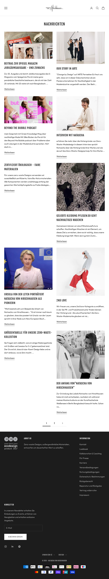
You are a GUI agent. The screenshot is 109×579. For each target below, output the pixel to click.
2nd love (61, 300)
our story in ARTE (66, 68)
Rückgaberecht (86, 481)
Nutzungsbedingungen (89, 472)
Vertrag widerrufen (88, 490)
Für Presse (84, 458)
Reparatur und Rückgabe (90, 486)
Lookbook (83, 449)
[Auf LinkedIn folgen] (12, 546)
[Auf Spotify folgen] (19, 546)
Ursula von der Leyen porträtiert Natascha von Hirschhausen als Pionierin (24, 299)
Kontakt (82, 444)
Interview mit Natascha (70, 135)
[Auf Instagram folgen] (5, 546)
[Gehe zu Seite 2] (62, 423)
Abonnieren (15, 537)
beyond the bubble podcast (20, 128)
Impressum (84, 495)
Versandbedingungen (88, 467)
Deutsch (61, 555)
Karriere (83, 463)
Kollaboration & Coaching (90, 453)
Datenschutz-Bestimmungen (92, 476)
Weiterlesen (9, 89)
